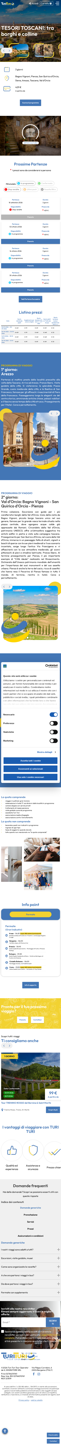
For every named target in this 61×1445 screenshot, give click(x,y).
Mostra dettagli (44, 752)
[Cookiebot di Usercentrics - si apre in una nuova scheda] (45, 666)
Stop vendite (13, 189)
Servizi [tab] (30, 1221)
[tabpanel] (30, 947)
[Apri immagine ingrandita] (19, 50)
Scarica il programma (30, 103)
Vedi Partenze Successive (30, 299)
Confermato (46, 183)
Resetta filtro (50, 189)
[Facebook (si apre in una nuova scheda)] (34, 1374)
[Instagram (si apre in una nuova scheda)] (39, 1374)
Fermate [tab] (30, 914)
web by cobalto (37, 1400)
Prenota (30, 217)
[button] (28, 464)
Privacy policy (24, 1400)
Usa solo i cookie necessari (30, 777)
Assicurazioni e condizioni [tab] (30, 1235)
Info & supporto (30, 985)
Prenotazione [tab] (30, 1214)
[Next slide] (9, 50)
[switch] (54, 723)
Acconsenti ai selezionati (30, 769)
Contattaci (37, 1020)
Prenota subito (53, 1435)
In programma (27, 183)
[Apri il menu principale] (57, 3)
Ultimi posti (32, 189)
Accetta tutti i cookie (30, 760)
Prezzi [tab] (30, 1228)
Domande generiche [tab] (30, 1207)
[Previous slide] (4, 50)
